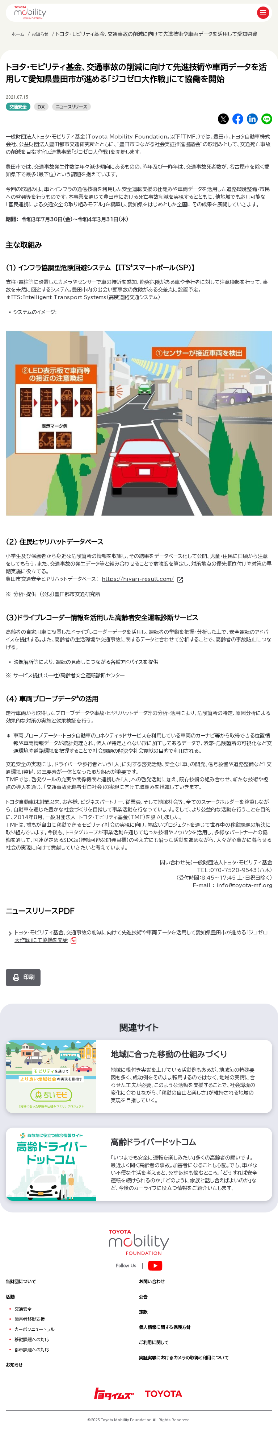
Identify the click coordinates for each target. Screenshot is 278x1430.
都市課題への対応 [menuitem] (31, 1349)
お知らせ (40, 34)
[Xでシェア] (223, 118)
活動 (10, 1296)
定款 (143, 1312)
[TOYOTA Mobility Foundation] (30, 13)
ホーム (18, 34)
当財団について (21, 1281)
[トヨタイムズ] (114, 1393)
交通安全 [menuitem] (23, 1309)
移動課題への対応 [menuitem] (31, 1339)
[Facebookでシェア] (237, 118)
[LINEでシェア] (266, 118)
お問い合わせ (152, 1281)
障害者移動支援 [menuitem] (29, 1319)
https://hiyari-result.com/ (138, 579)
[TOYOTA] (163, 1393)
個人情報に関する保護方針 (165, 1327)
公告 (143, 1296)
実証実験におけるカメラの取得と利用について (184, 1357)
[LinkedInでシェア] (252, 118)
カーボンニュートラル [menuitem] (34, 1329)
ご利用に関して (154, 1342)
